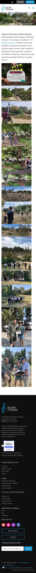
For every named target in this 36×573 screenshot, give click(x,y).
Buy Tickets (13, 531)
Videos (4, 473)
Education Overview (8, 481)
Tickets (20, 2)
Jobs (3, 513)
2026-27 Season (7, 469)
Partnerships (6, 498)
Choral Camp (6, 485)
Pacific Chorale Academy (10, 483)
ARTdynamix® (16, 570)
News (3, 510)
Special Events (6, 501)
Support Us (5, 496)
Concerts (4, 466)
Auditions (5, 515)
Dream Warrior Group (28, 570)
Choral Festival (6, 488)
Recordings (5, 471)
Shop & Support (7, 503)
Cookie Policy (28, 568)
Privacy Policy (23, 562)
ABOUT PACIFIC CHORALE (10, 508)
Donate (30, 2)
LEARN (4, 478)
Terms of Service (7, 565)
